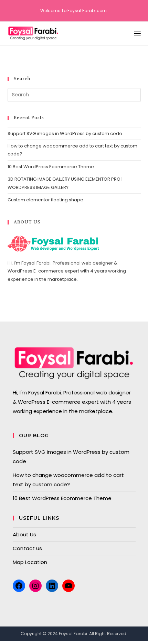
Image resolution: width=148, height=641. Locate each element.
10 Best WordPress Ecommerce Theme (51, 166)
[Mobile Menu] (137, 33)
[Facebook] (19, 586)
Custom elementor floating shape (45, 200)
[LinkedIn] (52, 586)
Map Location (30, 562)
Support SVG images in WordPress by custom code (65, 133)
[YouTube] (68, 586)
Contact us (27, 548)
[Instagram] (35, 586)
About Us (24, 534)
